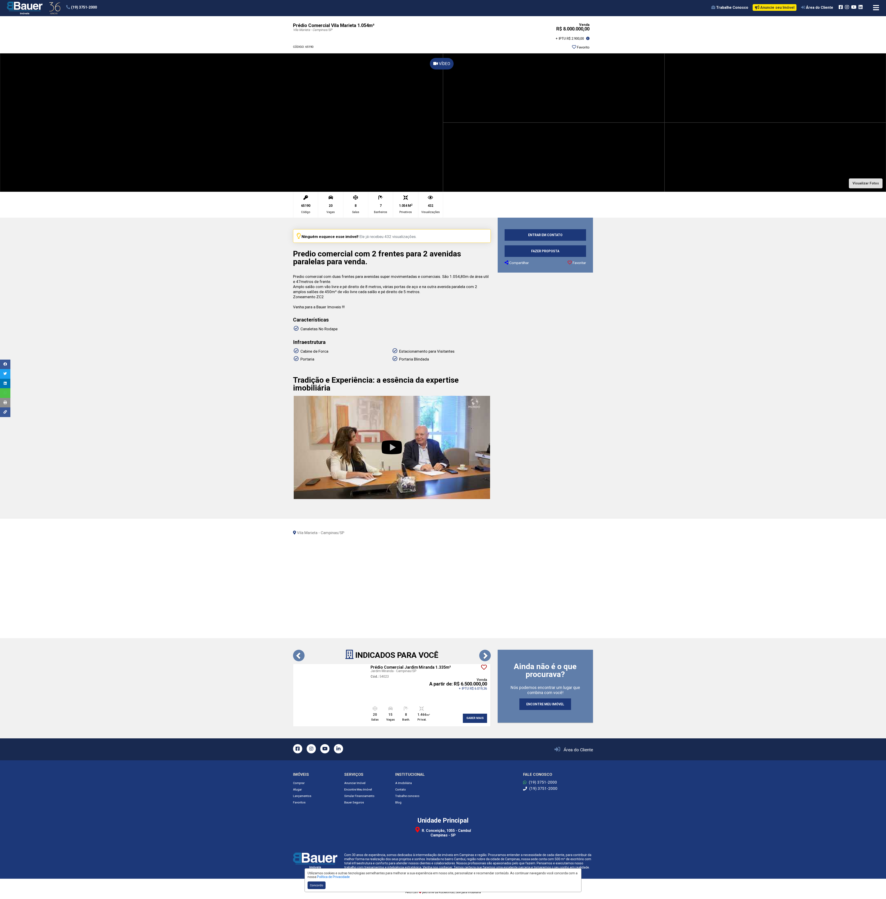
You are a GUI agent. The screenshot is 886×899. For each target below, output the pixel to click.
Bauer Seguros (354, 802)
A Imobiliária (403, 783)
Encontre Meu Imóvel (358, 789)
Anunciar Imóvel (354, 783)
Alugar (297, 789)
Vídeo (444, 63)
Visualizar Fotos (866, 183)
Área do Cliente (578, 749)
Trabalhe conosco (407, 796)
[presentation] (299, 655)
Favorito (583, 47)
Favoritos (299, 802)
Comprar (299, 783)
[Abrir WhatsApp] (874, 887)
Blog (398, 802)
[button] (94, 7)
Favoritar (579, 263)
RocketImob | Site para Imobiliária (460, 892)
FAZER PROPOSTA (545, 251)
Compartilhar (518, 263)
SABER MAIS (475, 718)
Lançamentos (302, 796)
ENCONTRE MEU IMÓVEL (545, 704)
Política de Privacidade (333, 877)
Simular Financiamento (359, 796)
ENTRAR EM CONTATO (545, 235)
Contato (400, 789)
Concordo (316, 885)
